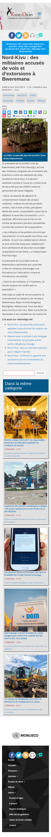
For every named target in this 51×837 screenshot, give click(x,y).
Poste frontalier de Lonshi (29, 646)
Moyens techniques (17, 809)
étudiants (11, 522)
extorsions (22, 95)
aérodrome (8, 712)
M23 (5, 522)
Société (7, 583)
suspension (25, 519)
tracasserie (8, 100)
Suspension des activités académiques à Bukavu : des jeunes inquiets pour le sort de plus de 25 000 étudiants (25, 509)
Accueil (11, 760)
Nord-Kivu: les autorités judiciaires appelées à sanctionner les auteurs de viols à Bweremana (27, 328)
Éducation (8, 453)
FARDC (33, 95)
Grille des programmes (19, 814)
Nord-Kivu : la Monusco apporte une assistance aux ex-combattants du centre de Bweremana (26, 359)
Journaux (12, 776)
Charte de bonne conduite (20, 819)
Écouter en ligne (16, 798)
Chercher (40, 373)
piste (40, 709)
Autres (11, 792)
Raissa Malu (16, 456)
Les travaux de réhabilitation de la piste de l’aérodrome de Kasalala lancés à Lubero (22, 700)
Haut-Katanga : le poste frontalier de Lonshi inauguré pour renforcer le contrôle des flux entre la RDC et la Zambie (23, 636)
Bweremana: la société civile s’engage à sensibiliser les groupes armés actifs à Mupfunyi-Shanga (27, 340)
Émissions (13, 770)
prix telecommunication (35, 583)
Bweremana (8, 95)
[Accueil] (24, 13)
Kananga (22, 583)
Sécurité (30, 100)
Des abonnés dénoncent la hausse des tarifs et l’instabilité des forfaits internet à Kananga (25, 573)
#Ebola (11, 787)
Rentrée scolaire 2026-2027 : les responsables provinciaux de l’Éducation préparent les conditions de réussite (24, 443)
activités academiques (38, 519)
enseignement (32, 453)
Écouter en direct (16, 781)
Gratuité (24, 453)
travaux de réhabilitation (28, 709)
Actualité (20, 100)
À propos (13, 803)
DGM (41, 646)
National (41, 100)
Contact (12, 825)
